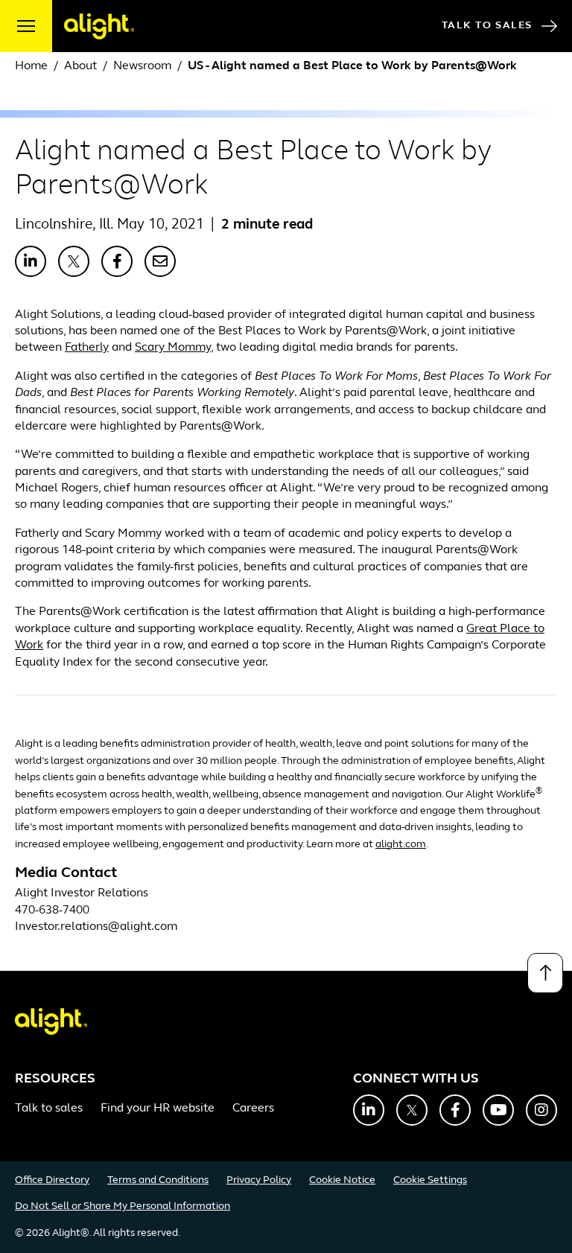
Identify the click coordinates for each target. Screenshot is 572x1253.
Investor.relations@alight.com (96, 927)
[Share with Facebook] (117, 261)
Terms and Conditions (158, 1180)
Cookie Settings (430, 1180)
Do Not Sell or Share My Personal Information (122, 1206)
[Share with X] (73, 261)
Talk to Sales (487, 25)
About (82, 66)
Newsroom (142, 66)
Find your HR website (157, 1109)
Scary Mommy (173, 348)
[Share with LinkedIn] (30, 261)
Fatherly (87, 348)
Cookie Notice (342, 1180)
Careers (253, 1109)
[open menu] (26, 26)
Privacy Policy (258, 1180)
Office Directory (52, 1180)
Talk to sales (49, 1109)
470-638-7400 (52, 910)
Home (31, 66)
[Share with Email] (160, 261)
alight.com (400, 844)
